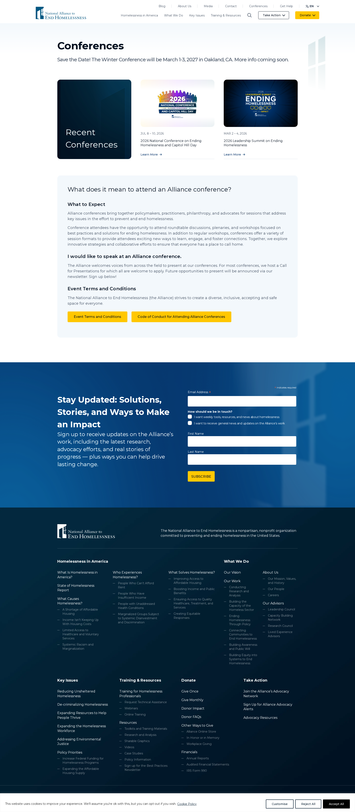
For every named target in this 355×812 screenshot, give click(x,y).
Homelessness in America (139, 15)
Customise (280, 804)
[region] (177, 802)
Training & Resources (226, 15)
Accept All (336, 804)
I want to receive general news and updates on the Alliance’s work (239, 423)
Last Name (196, 452)
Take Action (272, 15)
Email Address (199, 392)
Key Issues (197, 15)
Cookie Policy (187, 804)
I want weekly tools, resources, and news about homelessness (236, 417)
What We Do (173, 15)
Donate (305, 15)
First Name (196, 434)
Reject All (308, 804)
